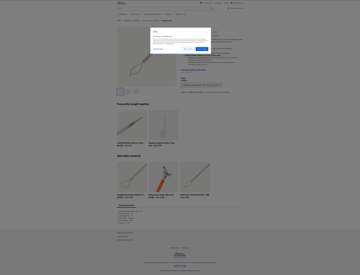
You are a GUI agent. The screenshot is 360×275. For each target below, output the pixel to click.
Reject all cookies (188, 49)
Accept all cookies (202, 49)
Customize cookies (158, 49)
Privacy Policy (170, 44)
